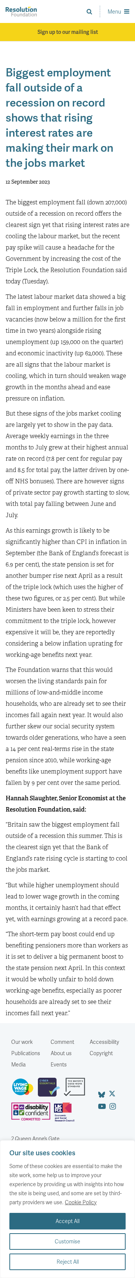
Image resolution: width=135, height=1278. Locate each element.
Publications (25, 1053)
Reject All (68, 1261)
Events (59, 1064)
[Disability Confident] (32, 1115)
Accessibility (104, 1041)
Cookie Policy (81, 1202)
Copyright (101, 1053)
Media (18, 1064)
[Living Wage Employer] (24, 1090)
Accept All (68, 1221)
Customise (67, 1241)
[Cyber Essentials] (51, 1090)
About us (61, 1053)
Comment (62, 1041)
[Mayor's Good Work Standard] (76, 1090)
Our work (22, 1041)
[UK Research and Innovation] (66, 1115)
